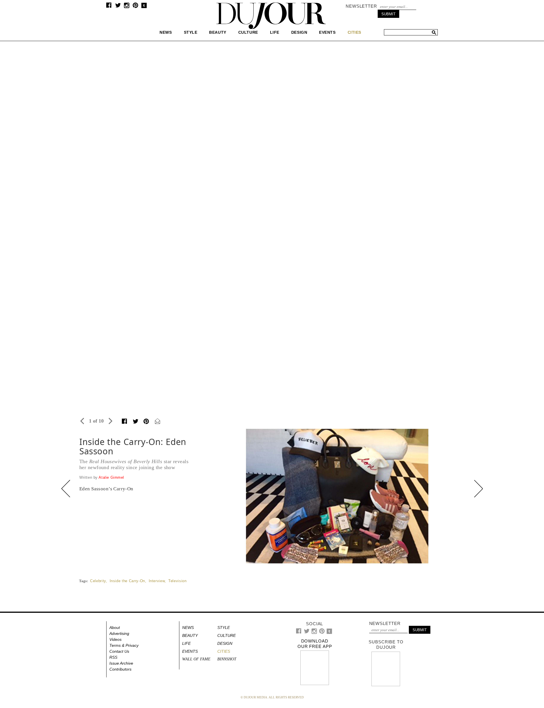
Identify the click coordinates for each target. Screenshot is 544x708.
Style (190, 32)
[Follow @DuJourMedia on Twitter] (118, 6)
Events (327, 32)
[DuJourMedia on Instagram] (126, 7)
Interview (157, 581)
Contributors (120, 669)
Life (274, 32)
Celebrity (98, 581)
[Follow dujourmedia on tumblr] (144, 7)
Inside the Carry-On (127, 581)
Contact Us (119, 651)
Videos (115, 639)
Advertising (119, 633)
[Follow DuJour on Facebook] (109, 6)
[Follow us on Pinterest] (135, 6)
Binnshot (226, 659)
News (166, 32)
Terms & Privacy (124, 645)
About (114, 627)
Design (299, 32)
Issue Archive (121, 663)
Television (177, 581)
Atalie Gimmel (111, 477)
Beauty (217, 32)
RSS (113, 657)
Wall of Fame (196, 659)
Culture (248, 32)
